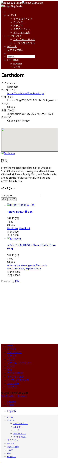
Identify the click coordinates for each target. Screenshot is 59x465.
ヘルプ (11, 366)
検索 (4, 199)
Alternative (13, 265)
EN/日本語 (13, 60)
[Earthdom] (8, 153)
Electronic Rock (15, 268)
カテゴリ (18, 25)
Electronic (41, 265)
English (17, 63)
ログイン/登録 (15, 49)
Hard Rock (24, 228)
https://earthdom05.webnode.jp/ (25, 93)
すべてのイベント (23, 18)
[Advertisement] (29, 312)
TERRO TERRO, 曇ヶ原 (19, 211)
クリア (12, 199)
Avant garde (28, 265)
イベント (12, 15)
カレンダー (19, 22)
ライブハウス (14, 36)
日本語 (17, 66)
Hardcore (12, 228)
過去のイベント (21, 29)
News (10, 345)
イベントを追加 (21, 32)
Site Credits (7, 396)
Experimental (33, 268)
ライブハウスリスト (24, 39)
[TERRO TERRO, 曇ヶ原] (20, 205)
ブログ (11, 359)
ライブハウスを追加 (24, 43)
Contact (22, 396)
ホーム (10, 417)
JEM (17, 281)
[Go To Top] (1, 462)
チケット (12, 46)
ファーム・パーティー (19, 362)
